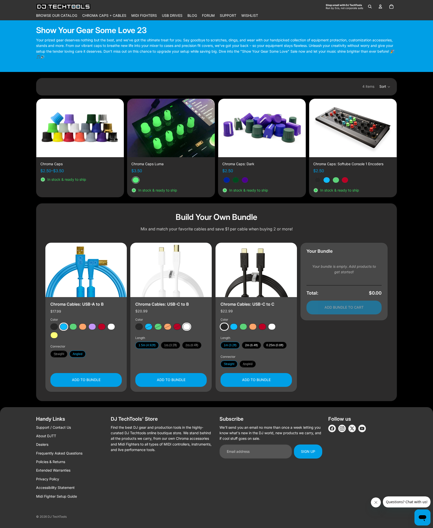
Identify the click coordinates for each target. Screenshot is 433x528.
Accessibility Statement (55, 487)
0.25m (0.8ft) (274, 345)
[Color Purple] (92, 326)
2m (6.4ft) (191, 345)
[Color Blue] (63, 326)
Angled (77, 354)
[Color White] (111, 326)
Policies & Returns (50, 462)
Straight (59, 354)
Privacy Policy (47, 479)
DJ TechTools (57, 516)
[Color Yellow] (54, 335)
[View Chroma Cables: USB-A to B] (86, 270)
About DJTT (46, 436)
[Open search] (369, 6)
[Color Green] (73, 326)
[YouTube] (362, 428)
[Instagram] (342, 428)
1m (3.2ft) (170, 345)
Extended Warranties (53, 470)
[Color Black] (54, 326)
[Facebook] (332, 428)
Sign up (308, 451)
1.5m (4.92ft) (147, 345)
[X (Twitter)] (352, 428)
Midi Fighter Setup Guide (56, 496)
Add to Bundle (86, 380)
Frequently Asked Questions (59, 453)
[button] (385, 86)
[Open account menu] (380, 6)
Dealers (42, 444)
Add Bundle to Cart (344, 307)
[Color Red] (101, 326)
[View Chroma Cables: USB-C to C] (256, 270)
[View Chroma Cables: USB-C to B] (171, 270)
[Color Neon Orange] (82, 326)
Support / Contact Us (53, 427)
